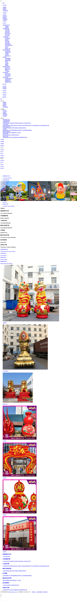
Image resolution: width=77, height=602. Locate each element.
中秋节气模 (7, 29)
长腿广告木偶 (7, 74)
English (1, 151)
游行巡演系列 (5, 133)
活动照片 (4, 17)
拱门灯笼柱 (7, 42)
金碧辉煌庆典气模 (8, 78)
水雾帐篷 (7, 65)
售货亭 (6, 61)
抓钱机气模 (7, 67)
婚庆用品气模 (7, 80)
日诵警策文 (5, 18)
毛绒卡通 (7, 39)
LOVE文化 (5, 16)
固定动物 (7, 40)
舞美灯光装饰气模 (6, 126)
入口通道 (7, 63)
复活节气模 (7, 35)
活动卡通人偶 (7, 73)
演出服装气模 (7, 52)
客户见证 (4, 87)
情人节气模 (7, 34)
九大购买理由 (5, 10)
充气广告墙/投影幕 (8, 45)
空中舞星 (7, 53)
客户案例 (4, 88)
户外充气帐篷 (7, 59)
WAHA (1, 162)
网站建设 (33, 591)
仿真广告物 (7, 41)
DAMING (2, 149)
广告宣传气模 (5, 124)
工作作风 (4, 20)
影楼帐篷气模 (7, 60)
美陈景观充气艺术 (6, 119)
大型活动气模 (7, 79)
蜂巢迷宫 (7, 70)
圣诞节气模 (7, 32)
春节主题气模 (7, 33)
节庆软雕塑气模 (6, 121)
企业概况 (4, 7)
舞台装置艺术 (7, 55)
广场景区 (7, 26)
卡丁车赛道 (7, 71)
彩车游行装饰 (7, 76)
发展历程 (4, 14)
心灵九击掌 (5, 19)
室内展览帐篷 (7, 58)
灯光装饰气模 (7, 51)
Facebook (2, 155)
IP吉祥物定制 (7, 38)
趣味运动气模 (7, 68)
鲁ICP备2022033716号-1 (12, 591)
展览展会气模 (7, 48)
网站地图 (45, 591)
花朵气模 (7, 54)
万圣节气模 (9, 123)
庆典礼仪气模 (5, 136)
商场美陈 (7, 27)
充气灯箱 (7, 46)
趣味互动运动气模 (6, 131)
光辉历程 (4, 104)
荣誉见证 (4, 9)
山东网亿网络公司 (40, 591)
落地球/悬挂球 (8, 44)
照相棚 (6, 64)
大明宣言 (4, 8)
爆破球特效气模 (8, 82)
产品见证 (4, 86)
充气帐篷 (4, 129)
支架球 (6, 47)
